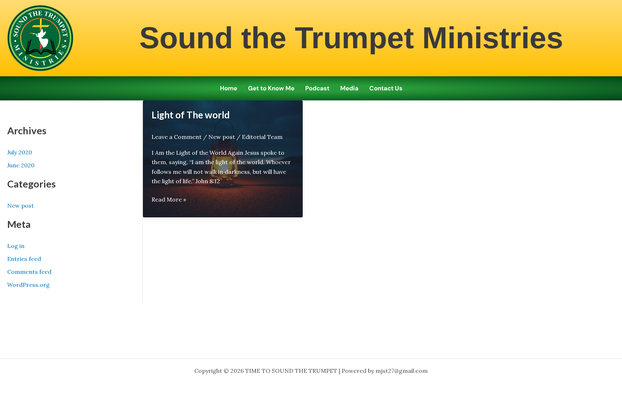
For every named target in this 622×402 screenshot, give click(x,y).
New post (20, 205)
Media (349, 88)
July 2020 (19, 152)
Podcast (317, 88)
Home (228, 88)
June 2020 (21, 165)
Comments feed (29, 271)
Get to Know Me (271, 88)
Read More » (169, 199)
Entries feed (24, 258)
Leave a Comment (177, 136)
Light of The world (191, 115)
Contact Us (385, 88)
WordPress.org (28, 284)
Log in (15, 245)
